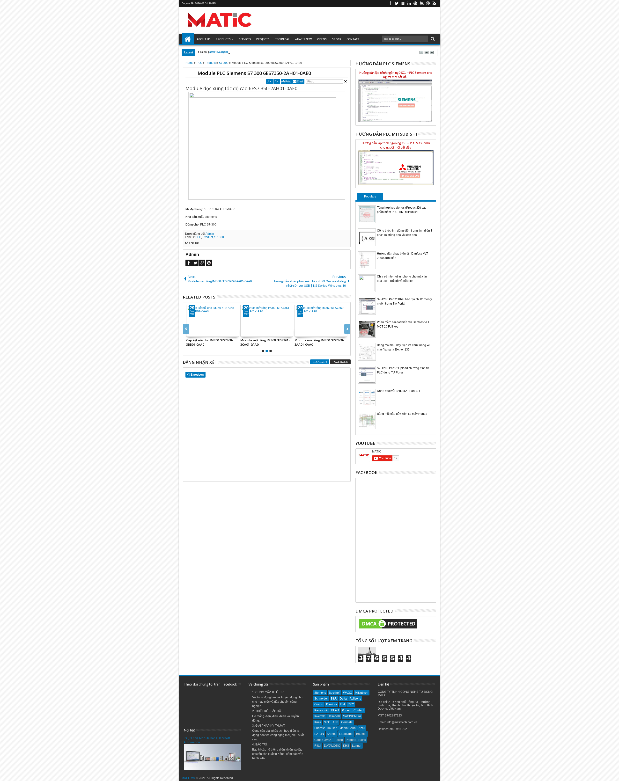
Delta (343, 698)
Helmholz (334, 716)
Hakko (338, 740)
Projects (263, 39)
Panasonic (321, 710)
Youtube (422, 3)
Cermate (347, 722)
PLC (198, 237)
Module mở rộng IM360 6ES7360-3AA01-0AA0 (211, 342)
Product (208, 237)
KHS (346, 745)
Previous (347, 329)
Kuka (317, 722)
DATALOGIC (332, 745)
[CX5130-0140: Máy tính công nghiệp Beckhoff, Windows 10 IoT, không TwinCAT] (321, 320)
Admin (210, 233)
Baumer (361, 734)
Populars (370, 196)
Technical (282, 39)
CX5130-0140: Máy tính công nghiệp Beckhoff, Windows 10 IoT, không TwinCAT (320, 342)
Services (245, 39)
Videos (322, 39)
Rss (434, 3)
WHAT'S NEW (303, 39)
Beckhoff (334, 692)
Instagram (403, 3)
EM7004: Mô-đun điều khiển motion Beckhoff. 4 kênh (266, 342)
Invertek (319, 716)
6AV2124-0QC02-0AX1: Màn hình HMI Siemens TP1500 (241, 52)
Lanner (356, 745)
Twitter (396, 3)
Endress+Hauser (325, 728)
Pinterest (415, 3)
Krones (331, 734)
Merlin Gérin (347, 728)
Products (223, 39)
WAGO (347, 692)
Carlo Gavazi (323, 740)
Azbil (362, 728)
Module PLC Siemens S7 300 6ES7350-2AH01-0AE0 (254, 73)
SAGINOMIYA (352, 716)
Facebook (390, 3)
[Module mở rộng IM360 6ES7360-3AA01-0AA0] (212, 320)
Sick (327, 722)
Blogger (320, 362)
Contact (353, 39)
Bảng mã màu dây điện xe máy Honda (402, 414)
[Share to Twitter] (195, 332)
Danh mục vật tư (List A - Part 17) (398, 391)
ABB (335, 722)
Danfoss (331, 704)
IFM (342, 704)
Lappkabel (346, 734)
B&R (334, 698)
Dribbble (428, 3)
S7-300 (219, 237)
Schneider (321, 698)
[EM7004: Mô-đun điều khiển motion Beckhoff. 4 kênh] (267, 320)
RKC (351, 704)
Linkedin (409, 3)
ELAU (335, 710)
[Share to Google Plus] (200, 332)
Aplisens (355, 698)
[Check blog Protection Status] (388, 628)
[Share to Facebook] (190, 332)
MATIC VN (188, 778)
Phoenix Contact (353, 710)
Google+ (202, 263)
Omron (318, 704)
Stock (336, 39)
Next (186, 329)
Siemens (320, 692)
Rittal (317, 745)
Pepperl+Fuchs (356, 740)
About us (204, 39)
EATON (319, 734)
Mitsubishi (361, 692)
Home (188, 39)
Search (432, 39)
